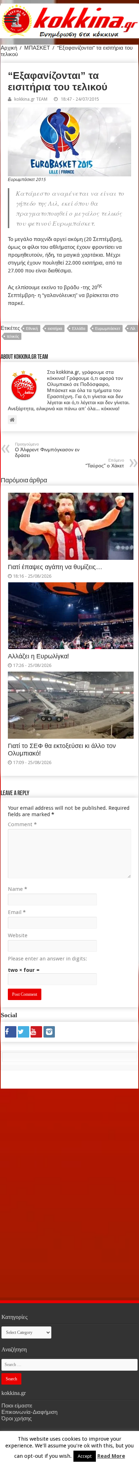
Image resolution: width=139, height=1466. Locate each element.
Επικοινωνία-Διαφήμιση (29, 1412)
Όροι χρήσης (16, 1418)
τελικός (13, 336)
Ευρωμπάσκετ (107, 328)
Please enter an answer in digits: (47, 958)
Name (17, 889)
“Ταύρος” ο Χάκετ (105, 463)
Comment (22, 824)
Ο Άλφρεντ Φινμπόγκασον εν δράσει (47, 450)
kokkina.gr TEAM (30, 99)
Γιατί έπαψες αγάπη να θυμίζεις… (55, 567)
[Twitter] (23, 1032)
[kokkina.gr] (70, 19)
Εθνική (32, 328)
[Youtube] (36, 1032)
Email (17, 912)
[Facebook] (10, 1032)
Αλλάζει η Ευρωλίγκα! (38, 656)
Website (17, 935)
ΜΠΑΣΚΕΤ (37, 48)
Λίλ (132, 328)
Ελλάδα (78, 328)
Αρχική (9, 48)
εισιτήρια (55, 328)
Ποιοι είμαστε (16, 1405)
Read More (111, 1456)
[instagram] (49, 1032)
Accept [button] (85, 1456)
